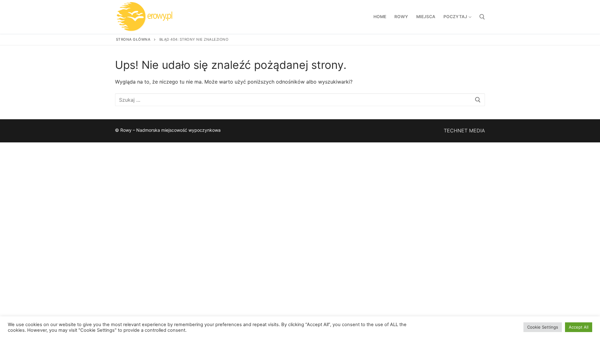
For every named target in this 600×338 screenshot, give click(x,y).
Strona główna (133, 39)
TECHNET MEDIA (464, 130)
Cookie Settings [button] (542, 327)
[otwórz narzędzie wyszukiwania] (482, 17)
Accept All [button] (578, 327)
